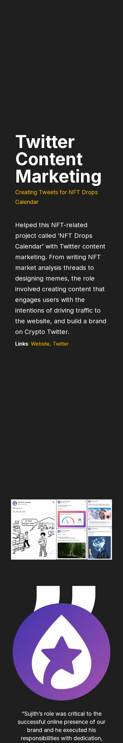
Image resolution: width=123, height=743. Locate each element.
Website (40, 344)
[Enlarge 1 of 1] (115, 503)
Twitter (61, 344)
